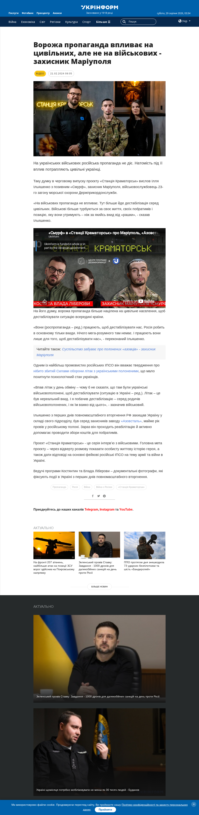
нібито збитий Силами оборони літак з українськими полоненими (86, 371)
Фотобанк (27, 13)
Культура (71, 22)
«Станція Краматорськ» (131, 487)
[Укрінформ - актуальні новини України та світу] (99, 7)
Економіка (28, 22)
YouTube (126, 509)
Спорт (86, 22)
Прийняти (105, 809)
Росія (75, 487)
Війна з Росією (104, 487)
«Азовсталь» (131, 421)
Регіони (55, 22)
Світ (42, 22)
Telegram (91, 509)
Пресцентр (43, 13)
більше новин (99, 586)
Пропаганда (59, 487)
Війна (13, 22)
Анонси (57, 13)
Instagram (107, 509)
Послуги (14, 13)
